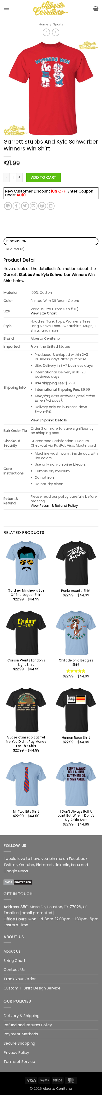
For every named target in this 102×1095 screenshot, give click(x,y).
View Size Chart (44, 313)
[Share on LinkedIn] (51, 206)
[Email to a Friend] (33, 206)
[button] (6, 8)
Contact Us (14, 969)
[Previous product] (55, 32)
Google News (16, 871)
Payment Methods (21, 1034)
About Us (12, 951)
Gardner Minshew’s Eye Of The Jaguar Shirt (26, 593)
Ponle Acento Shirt (76, 591)
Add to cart (43, 177)
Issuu (75, 865)
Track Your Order (20, 979)
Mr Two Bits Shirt (26, 812)
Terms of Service (19, 1061)
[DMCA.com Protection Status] (18, 882)
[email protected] (37, 913)
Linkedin (62, 865)
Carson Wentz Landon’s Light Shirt (26, 662)
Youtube (26, 865)
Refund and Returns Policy (28, 1025)
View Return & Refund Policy (54, 505)
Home (43, 24)
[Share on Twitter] (25, 206)
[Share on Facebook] (16, 206)
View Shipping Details (49, 420)
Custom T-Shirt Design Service (32, 988)
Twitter (10, 865)
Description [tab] (16, 241)
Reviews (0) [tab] (15, 249)
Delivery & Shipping (21, 1015)
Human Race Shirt (76, 738)
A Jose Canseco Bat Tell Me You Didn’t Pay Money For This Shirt (26, 741)
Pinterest (44, 865)
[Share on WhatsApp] (8, 206)
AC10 (21, 195)
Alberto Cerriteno (57, 1088)
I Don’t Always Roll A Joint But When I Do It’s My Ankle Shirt (76, 816)
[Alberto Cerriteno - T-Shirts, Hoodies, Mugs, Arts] (51, 8)
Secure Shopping (19, 1043)
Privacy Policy (16, 1052)
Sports (58, 24)
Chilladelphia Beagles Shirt (76, 662)
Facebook (78, 858)
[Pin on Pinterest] (42, 206)
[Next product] (46, 32)
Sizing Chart (15, 960)
